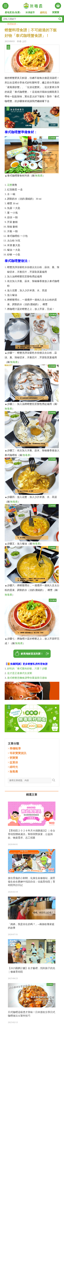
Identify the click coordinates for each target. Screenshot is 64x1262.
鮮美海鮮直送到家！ (32, 653)
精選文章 (31, 794)
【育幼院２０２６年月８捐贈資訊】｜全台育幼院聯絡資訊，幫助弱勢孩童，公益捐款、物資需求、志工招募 (31, 834)
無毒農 (39, 175)
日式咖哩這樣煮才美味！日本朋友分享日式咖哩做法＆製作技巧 (31, 1014)
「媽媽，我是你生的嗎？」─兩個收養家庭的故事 (31, 926)
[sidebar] (5, 6)
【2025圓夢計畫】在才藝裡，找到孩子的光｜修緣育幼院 (31, 970)
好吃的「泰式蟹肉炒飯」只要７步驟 (27, 668)
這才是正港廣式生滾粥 (19, 673)
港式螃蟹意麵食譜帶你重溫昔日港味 (27, 678)
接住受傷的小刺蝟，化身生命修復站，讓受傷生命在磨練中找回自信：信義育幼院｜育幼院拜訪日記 (31, 882)
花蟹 (9, 185)
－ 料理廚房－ (11, 24)
